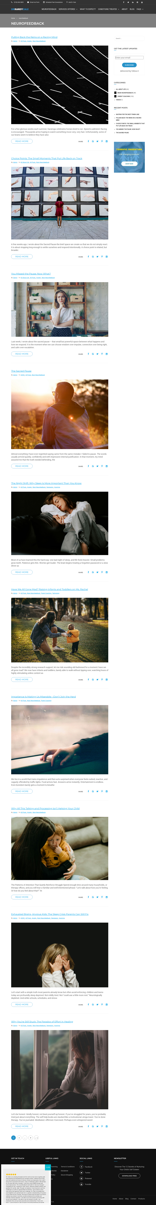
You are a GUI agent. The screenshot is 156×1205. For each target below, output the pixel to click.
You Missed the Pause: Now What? (31, 273)
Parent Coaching (46, 593)
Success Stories (51, 1171)
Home (115, 1199)
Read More (21, 141)
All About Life (25, 162)
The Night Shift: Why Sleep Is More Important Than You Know (46, 483)
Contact (133, 1199)
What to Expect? (88, 9)
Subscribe (129, 65)
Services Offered (67, 9)
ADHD (23, 375)
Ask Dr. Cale (72, 2)
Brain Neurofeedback (39, 41)
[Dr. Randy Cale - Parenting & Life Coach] (20, 10)
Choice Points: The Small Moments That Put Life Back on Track (46, 158)
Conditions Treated (107, 9)
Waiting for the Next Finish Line (127, 114)
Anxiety (29, 41)
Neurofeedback (49, 9)
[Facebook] (88, 141)
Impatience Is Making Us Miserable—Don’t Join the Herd (43, 696)
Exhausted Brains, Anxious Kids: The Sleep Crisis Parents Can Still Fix (50, 914)
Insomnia (57, 487)
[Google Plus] (93, 141)
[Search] (142, 38)
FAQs (139, 9)
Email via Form (34, 2)
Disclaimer (64, 1171)
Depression (49, 487)
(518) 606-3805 (19, 2)
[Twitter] (97, 141)
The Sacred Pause (21, 371)
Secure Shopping (67, 1175)
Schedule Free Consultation (54, 2)
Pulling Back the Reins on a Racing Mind (34, 37)
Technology (55, 593)
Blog (132, 9)
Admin (15, 41)
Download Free (129, 1176)
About (125, 9)
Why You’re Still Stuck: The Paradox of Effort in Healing (42, 1021)
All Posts (23, 41)
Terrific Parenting (51, 1167)
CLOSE (48, 1167)
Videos (118, 100)
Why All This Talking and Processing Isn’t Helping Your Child (45, 808)
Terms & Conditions (68, 1167)
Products (141, 1199)
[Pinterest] (102, 141)
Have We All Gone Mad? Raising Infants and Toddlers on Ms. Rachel (49, 589)
